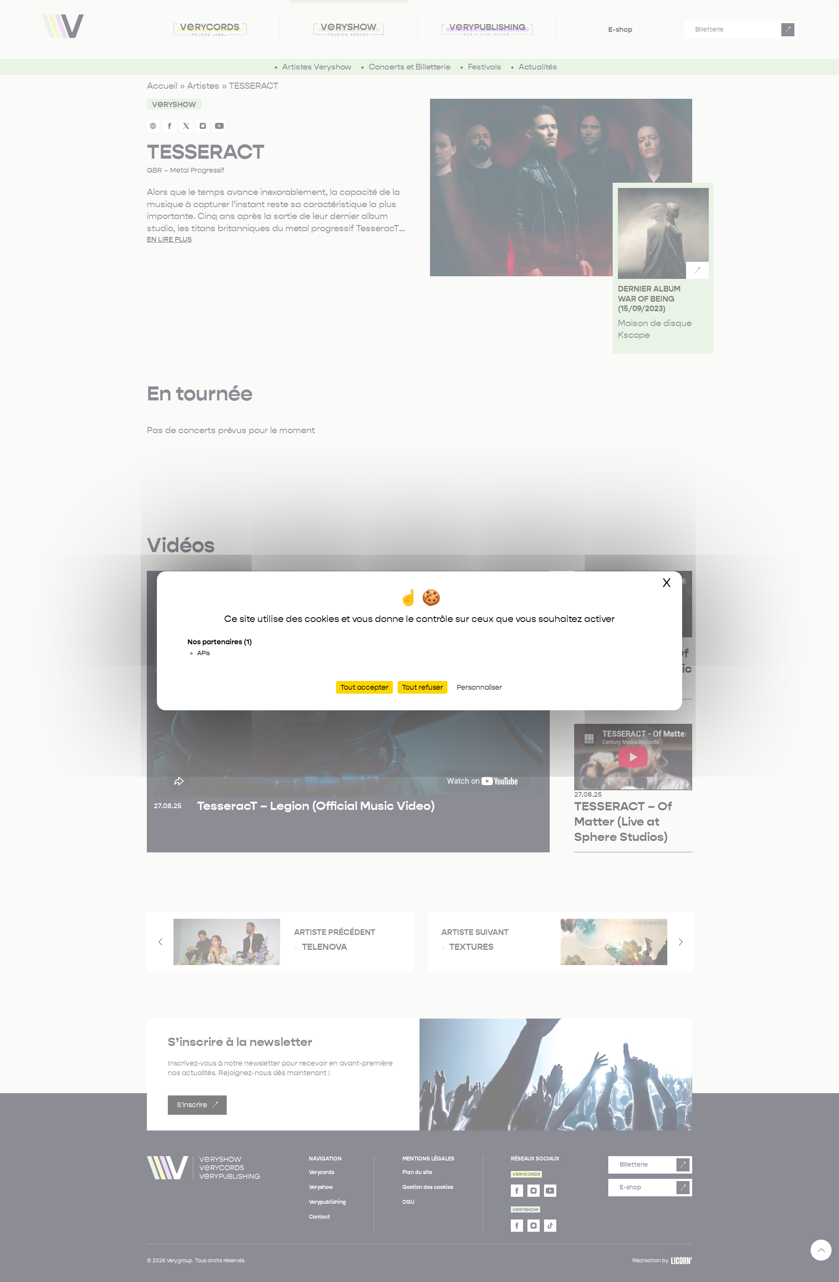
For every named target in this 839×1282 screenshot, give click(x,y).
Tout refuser (422, 688)
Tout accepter (364, 688)
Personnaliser (479, 688)
